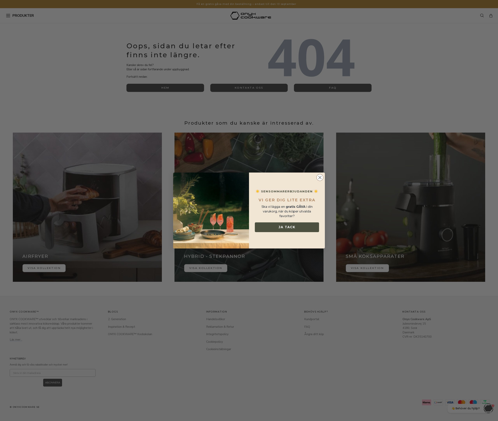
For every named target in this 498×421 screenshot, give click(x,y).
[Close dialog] (320, 177)
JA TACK (287, 227)
